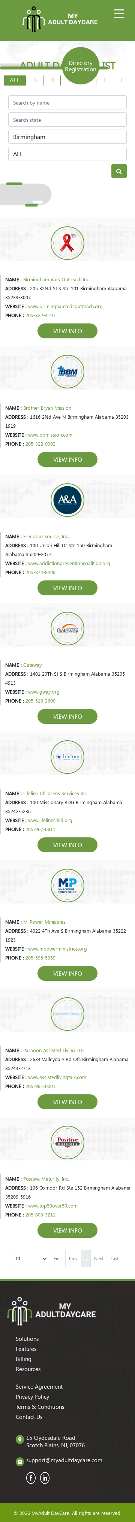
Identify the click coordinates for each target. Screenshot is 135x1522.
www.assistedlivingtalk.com (57, 1077)
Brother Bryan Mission (47, 407)
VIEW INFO (67, 331)
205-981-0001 (41, 1086)
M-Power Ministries (44, 921)
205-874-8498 (41, 572)
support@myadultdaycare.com (64, 1460)
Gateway (32, 664)
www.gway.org (44, 691)
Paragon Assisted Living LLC (53, 1050)
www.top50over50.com (53, 1205)
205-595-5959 (41, 957)
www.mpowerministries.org (57, 948)
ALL (15, 80)
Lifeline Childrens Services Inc (55, 793)
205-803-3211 (41, 1214)
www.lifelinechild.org (50, 820)
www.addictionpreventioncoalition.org (69, 563)
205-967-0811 (41, 829)
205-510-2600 (41, 700)
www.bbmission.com (50, 434)
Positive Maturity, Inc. (46, 1178)
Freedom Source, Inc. (46, 536)
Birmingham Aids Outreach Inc (56, 279)
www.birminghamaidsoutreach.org (65, 306)
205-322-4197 (41, 315)
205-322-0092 (41, 443)
